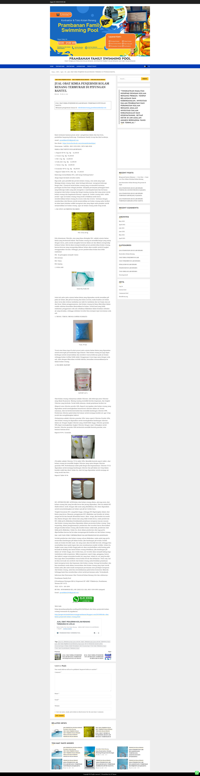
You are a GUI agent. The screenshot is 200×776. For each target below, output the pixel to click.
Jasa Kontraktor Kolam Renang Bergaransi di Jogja (105, 752)
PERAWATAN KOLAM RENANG (70, 736)
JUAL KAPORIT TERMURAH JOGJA (102, 641)
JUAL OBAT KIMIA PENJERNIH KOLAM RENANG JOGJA (68, 644)
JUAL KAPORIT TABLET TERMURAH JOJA (83, 641)
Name (57, 693)
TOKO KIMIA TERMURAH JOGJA (98, 646)
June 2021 (122, 231)
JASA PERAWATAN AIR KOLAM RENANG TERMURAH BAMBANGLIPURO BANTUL (105, 764)
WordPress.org (123, 296)
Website (57, 706)
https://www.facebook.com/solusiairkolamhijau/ (79, 143)
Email (57, 700)
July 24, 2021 (68, 768)
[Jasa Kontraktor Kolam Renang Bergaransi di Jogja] (89, 752)
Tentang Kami (60, 66)
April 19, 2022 (101, 755)
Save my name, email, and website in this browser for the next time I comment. (80, 712)
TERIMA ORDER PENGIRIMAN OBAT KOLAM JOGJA (77, 646)
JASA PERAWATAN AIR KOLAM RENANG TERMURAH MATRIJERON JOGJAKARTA (138, 764)
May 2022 (122, 221)
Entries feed (122, 290)
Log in (121, 286)
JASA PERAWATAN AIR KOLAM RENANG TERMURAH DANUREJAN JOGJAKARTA (131, 194)
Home (51, 66)
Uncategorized (123, 275)
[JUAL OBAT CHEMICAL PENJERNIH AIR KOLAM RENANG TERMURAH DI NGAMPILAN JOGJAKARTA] (89, 732)
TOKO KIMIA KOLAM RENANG (98, 79)
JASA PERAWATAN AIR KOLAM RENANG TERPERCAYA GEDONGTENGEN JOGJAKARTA (136, 753)
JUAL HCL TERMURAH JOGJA (65, 641)
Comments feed (123, 293)
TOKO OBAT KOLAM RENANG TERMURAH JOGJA (67, 648)
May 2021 (122, 235)
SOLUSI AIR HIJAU (59, 646)
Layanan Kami (81, 66)
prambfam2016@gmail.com (69, 140)
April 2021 (122, 238)
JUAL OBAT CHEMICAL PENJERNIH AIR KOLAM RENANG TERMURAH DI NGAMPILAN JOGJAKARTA (104, 735)
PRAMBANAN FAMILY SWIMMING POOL (100, 58)
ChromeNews (105, 774)
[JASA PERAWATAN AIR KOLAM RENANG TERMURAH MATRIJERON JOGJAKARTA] (122, 764)
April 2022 (122, 224)
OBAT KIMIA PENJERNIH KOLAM (63, 79)
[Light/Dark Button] (145, 66)
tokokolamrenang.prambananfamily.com (92, 108)
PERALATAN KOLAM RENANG (70, 734)
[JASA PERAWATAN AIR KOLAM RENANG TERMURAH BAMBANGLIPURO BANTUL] (89, 764)
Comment (58, 672)
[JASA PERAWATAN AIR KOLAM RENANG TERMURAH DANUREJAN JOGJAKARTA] (57, 764)
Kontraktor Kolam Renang (69, 729)
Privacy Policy (91, 66)
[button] (149, 66)
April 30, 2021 (64, 94)
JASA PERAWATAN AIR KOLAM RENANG (72, 727)
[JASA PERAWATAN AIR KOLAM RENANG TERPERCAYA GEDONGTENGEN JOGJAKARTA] (122, 752)
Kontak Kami (70, 66)
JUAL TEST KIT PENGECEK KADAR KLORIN (92, 644)
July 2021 (121, 228)
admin (57, 94)
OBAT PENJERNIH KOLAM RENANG (80, 79)
